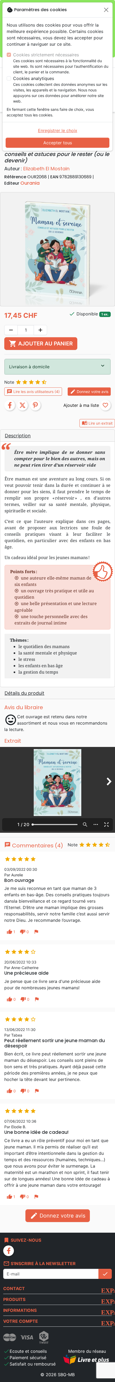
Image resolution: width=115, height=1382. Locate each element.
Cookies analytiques (33, 78)
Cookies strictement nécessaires (46, 54)
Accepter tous (57, 142)
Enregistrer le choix (57, 130)
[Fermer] (106, 10)
